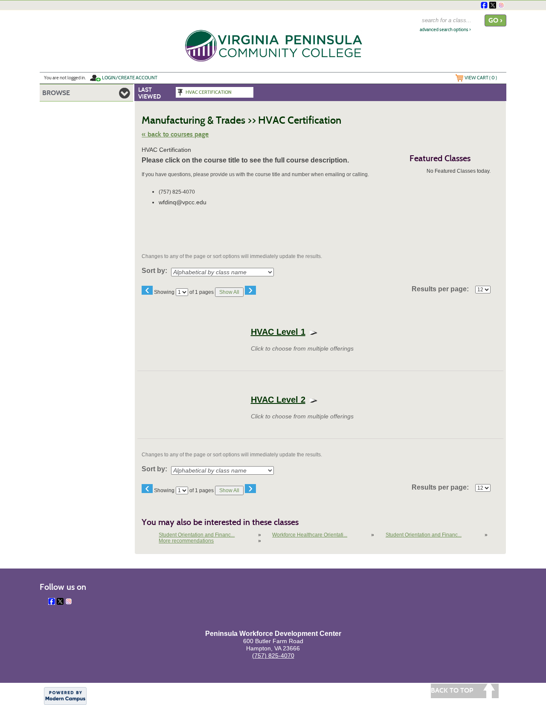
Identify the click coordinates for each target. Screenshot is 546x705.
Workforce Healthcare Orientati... (309, 535)
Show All (229, 292)
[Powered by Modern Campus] (65, 695)
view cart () (481, 78)
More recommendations (186, 541)
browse (56, 93)
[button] (278, 332)
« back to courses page (175, 134)
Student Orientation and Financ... (197, 535)
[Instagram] (501, 5)
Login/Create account (129, 78)
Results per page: (443, 289)
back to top (452, 690)
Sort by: (154, 271)
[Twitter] (492, 5)
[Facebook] (484, 5)
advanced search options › (445, 29)
